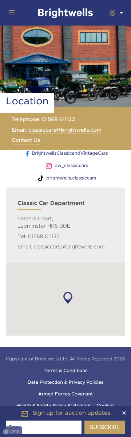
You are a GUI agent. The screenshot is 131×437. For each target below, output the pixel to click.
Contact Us (26, 140)
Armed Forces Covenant (65, 394)
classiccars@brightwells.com (65, 130)
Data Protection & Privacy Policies (66, 382)
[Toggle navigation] (10, 13)
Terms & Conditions (65, 371)
